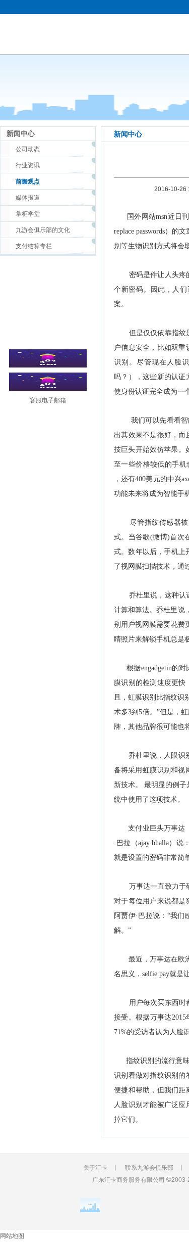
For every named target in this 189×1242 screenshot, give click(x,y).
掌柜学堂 (28, 213)
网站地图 (12, 1235)
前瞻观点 (28, 181)
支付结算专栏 (34, 246)
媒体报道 (28, 197)
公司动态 (28, 149)
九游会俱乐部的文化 (43, 230)
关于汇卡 (95, 1167)
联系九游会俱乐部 (149, 1167)
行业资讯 (28, 165)
